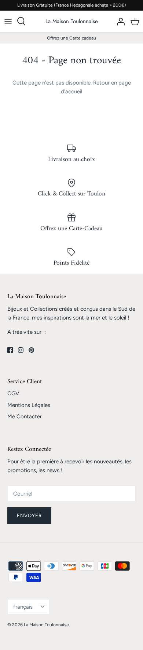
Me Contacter (24, 416)
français (23, 607)
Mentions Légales (28, 405)
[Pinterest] (31, 350)
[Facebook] (10, 350)
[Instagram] (20, 350)
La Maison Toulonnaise (46, 624)
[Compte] (119, 21)
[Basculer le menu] (8, 21)
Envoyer (29, 515)
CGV (13, 393)
